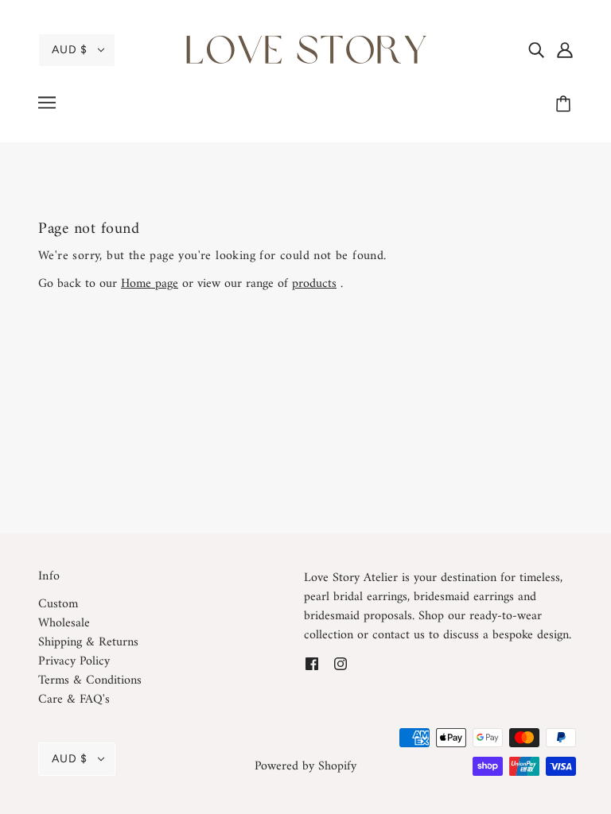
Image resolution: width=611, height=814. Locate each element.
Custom (58, 604)
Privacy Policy (74, 661)
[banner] (305, 49)
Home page (149, 284)
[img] (536, 50)
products (314, 284)
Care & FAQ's (74, 699)
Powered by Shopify (305, 766)
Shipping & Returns (88, 642)
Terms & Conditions (90, 680)
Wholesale (64, 623)
